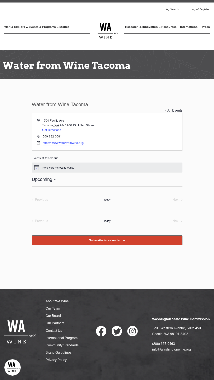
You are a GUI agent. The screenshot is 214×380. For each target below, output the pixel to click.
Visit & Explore (14, 26)
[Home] (108, 30)
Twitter (117, 331)
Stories (64, 26)
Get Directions (51, 130)
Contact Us (54, 330)
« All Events (173, 110)
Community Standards (62, 345)
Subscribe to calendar (104, 240)
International (189, 26)
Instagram (132, 331)
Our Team (53, 308)
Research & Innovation (141, 26)
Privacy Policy (56, 360)
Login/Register (200, 9)
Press (206, 26)
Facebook (101, 331)
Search (174, 9)
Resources (169, 26)
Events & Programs (42, 26)
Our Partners (55, 323)
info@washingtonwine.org (171, 349)
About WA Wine (57, 301)
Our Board (53, 316)
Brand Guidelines (58, 352)
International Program (62, 338)
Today (107, 199)
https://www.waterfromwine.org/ (63, 143)
